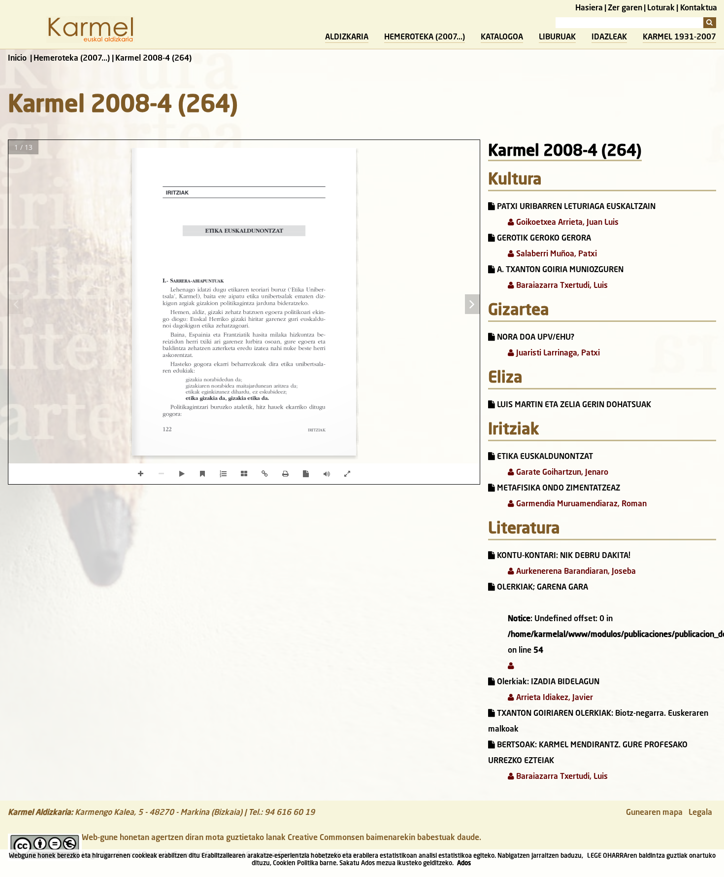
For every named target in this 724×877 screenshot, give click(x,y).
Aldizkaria (346, 37)
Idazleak (609, 37)
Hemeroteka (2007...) (424, 37)
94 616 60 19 (289, 813)
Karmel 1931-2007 (679, 37)
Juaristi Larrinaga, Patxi (557, 353)
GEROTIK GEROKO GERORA (543, 239)
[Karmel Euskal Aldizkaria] (90, 41)
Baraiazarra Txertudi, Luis (561, 286)
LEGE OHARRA (607, 856)
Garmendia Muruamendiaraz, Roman (580, 504)
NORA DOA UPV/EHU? (534, 338)
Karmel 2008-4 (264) (565, 152)
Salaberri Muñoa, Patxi (555, 254)
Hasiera (589, 8)
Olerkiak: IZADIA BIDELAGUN (547, 682)
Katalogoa (502, 37)
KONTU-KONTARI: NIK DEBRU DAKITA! (562, 556)
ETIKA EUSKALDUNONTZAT (544, 457)
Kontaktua (698, 8)
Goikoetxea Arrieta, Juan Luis (566, 223)
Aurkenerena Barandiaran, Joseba (575, 572)
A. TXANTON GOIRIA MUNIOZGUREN (559, 270)
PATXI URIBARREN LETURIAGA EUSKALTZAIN (575, 207)
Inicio (17, 59)
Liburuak (557, 37)
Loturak (661, 8)
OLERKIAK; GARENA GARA (541, 588)
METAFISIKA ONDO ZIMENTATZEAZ (557, 488)
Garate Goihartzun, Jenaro (561, 473)
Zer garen (625, 8)
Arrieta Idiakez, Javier (553, 698)
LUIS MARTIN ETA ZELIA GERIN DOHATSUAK (573, 405)
